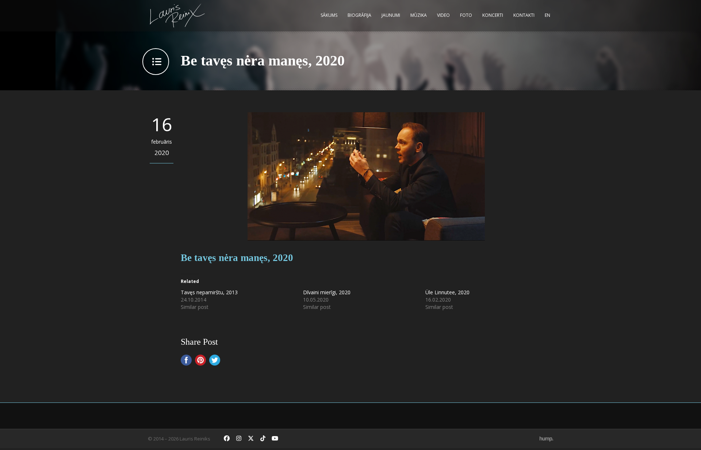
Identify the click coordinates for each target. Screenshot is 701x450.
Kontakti (524, 15)
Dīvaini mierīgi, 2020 (326, 292)
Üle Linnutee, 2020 (447, 292)
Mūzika (418, 15)
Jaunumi (391, 15)
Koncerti (492, 15)
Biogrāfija (359, 15)
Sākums (329, 15)
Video (443, 15)
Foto (466, 15)
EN (547, 15)
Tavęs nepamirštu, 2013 (209, 292)
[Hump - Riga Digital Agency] (546, 438)
